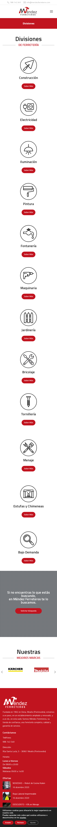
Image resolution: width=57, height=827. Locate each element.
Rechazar (20, 823)
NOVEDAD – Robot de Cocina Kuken (29, 783)
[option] (16, 670)
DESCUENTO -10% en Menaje (26, 804)
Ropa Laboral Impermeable (24, 793)
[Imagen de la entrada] (7, 785)
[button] (2, 672)
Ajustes (33, 823)
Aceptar (8, 823)
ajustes (23, 817)
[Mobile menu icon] (51, 11)
